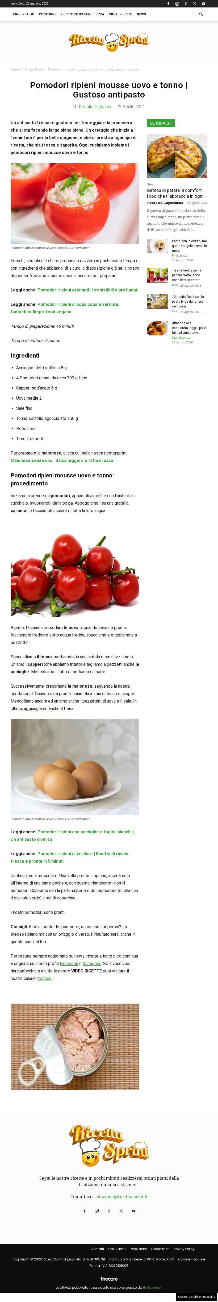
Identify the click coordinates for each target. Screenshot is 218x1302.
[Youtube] (203, 3)
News (141, 14)
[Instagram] (177, 3)
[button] (201, 14)
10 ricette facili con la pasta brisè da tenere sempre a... (188, 301)
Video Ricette (120, 14)
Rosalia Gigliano (95, 106)
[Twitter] (195, 3)
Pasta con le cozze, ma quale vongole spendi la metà (189, 246)
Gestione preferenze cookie (196, 1297)
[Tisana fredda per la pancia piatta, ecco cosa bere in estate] (157, 275)
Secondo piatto (181, 337)
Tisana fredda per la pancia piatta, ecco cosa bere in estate (186, 275)
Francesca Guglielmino (165, 203)
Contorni (47, 14)
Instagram (92, 963)
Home (15, 69)
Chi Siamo (116, 1249)
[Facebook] (168, 3)
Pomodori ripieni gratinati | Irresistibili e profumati (88, 290)
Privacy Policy (184, 1249)
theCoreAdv (152, 1287)
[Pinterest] (186, 3)
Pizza (99, 14)
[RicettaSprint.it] (109, 43)
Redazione (138, 1249)
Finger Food (23, 14)
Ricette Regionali (75, 14)
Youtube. (44, 978)
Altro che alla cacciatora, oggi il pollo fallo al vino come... (189, 328)
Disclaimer (160, 1249)
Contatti (97, 1249)
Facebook (69, 963)
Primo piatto (179, 255)
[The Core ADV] (109, 1281)
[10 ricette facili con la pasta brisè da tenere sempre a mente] (157, 301)
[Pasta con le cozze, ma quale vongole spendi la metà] (157, 246)
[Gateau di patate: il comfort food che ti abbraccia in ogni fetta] (177, 156)
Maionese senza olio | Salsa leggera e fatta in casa (62, 460)
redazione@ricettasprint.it (120, 1196)
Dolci (175, 284)
